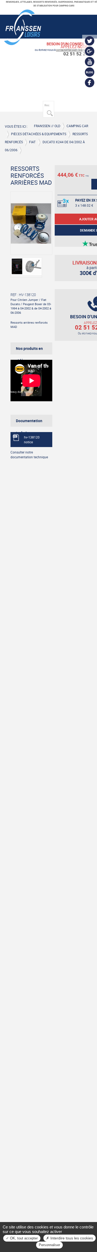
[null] (22, 43)
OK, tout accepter (23, 1238)
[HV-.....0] (26, 268)
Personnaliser (49, 1245)
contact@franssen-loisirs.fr (72, 50)
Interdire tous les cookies (71, 1238)
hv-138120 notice (32, 439)
